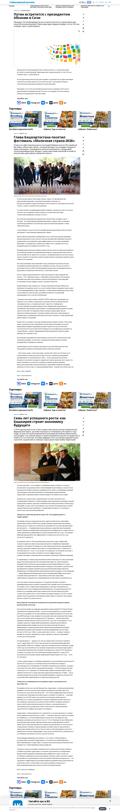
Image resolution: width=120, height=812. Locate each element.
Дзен (94, 2)
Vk (89, 2)
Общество (17, 10)
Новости (16, 133)
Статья (11, 6)
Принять (102, 808)
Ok (97, 2)
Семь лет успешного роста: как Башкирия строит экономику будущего (65, 6)
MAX (106, 2)
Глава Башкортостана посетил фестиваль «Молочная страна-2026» (41, 6)
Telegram (101, 2)
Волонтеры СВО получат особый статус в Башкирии (92, 6)
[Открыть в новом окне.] (21, 103)
